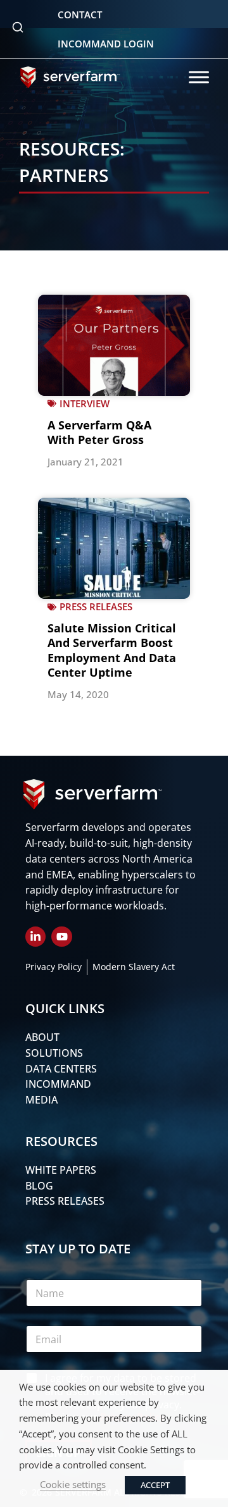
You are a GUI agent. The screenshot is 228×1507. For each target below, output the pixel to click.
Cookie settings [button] (73, 1484)
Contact (80, 14)
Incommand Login (106, 43)
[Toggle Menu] (199, 77)
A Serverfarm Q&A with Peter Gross (99, 432)
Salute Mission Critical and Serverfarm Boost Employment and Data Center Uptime (112, 650)
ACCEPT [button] (155, 1485)
